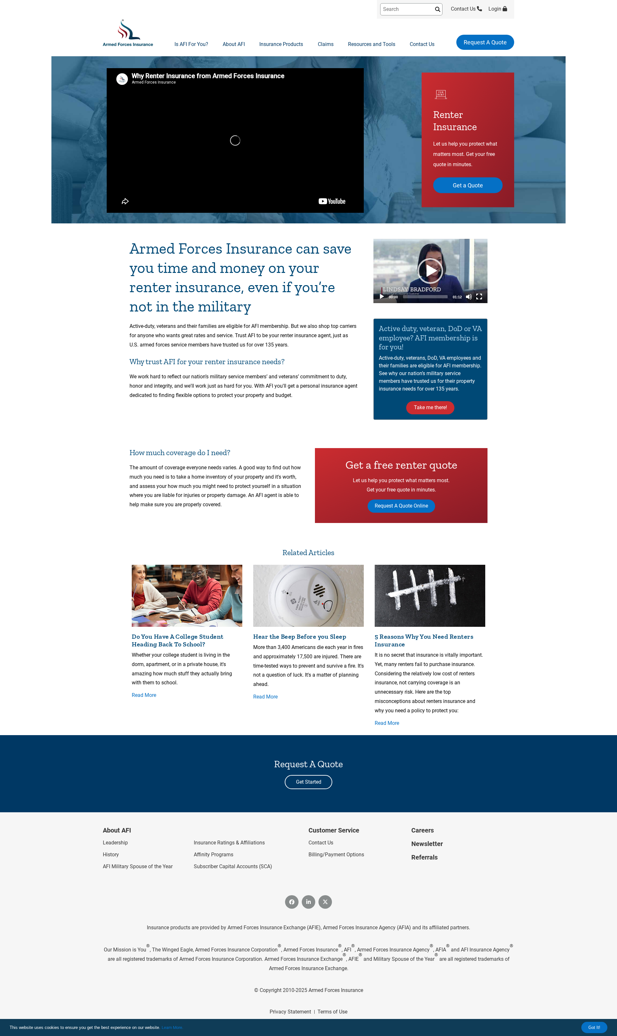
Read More (144, 695)
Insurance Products (281, 44)
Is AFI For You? (191, 44)
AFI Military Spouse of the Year (138, 866)
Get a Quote (468, 185)
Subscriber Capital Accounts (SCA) (233, 866)
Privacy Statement (290, 1012)
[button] (430, 271)
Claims (326, 44)
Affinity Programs (213, 854)
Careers (422, 830)
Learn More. (172, 1027)
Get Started (308, 782)
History (111, 854)
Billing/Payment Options (336, 854)
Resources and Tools (371, 44)
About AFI (234, 44)
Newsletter (427, 844)
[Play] (382, 296)
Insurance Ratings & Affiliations (229, 843)
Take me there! (430, 407)
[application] (430, 271)
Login (495, 9)
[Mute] (469, 296)
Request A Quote (485, 42)
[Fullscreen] (479, 296)
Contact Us (464, 9)
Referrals (424, 857)
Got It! (594, 1027)
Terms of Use (332, 1012)
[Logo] (128, 33)
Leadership (115, 843)
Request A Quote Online (401, 506)
